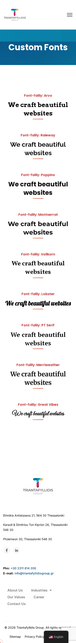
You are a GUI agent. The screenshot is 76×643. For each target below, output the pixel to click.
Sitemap (15, 636)
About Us (15, 590)
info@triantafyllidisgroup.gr (34, 573)
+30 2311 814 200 (23, 568)
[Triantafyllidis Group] (14, 14)
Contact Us (16, 604)
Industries (39, 590)
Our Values (16, 597)
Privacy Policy (34, 636)
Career (39, 597)
